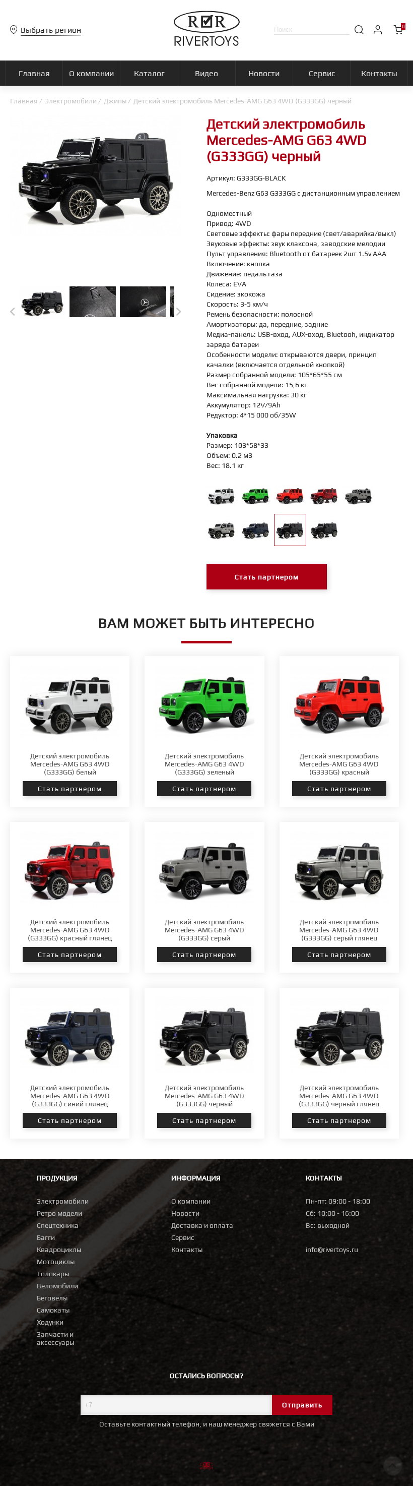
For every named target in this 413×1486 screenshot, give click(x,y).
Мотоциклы (56, 1262)
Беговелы (52, 1298)
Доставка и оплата (202, 1225)
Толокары (53, 1274)
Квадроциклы (59, 1249)
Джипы (115, 101)
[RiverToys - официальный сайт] (207, 43)
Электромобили (71, 101)
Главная (24, 101)
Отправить (302, 1405)
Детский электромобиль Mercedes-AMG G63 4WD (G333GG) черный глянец (339, 1096)
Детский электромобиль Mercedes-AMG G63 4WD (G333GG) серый (204, 930)
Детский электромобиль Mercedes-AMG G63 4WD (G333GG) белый (70, 764)
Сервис (182, 1237)
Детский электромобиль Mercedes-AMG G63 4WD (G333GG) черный (204, 1096)
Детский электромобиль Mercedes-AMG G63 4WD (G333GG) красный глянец (70, 930)
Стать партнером (267, 577)
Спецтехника (58, 1225)
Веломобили (57, 1286)
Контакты (186, 1249)
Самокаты (53, 1310)
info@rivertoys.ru (332, 1249)
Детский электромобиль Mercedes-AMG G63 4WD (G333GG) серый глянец (339, 930)
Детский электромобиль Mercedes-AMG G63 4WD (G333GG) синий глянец (70, 1096)
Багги (46, 1237)
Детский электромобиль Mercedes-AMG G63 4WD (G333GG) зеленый (204, 764)
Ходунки (50, 1322)
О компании (191, 1201)
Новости (185, 1213)
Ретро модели (59, 1213)
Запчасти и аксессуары (55, 1338)
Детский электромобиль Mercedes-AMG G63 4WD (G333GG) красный (339, 764)
